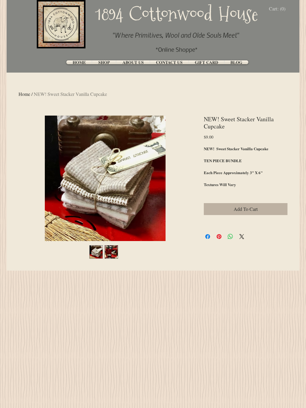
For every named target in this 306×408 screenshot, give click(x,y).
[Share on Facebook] (207, 236)
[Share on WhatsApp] (230, 236)
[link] (278, 9)
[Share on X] (241, 236)
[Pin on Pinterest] (219, 236)
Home (24, 94)
